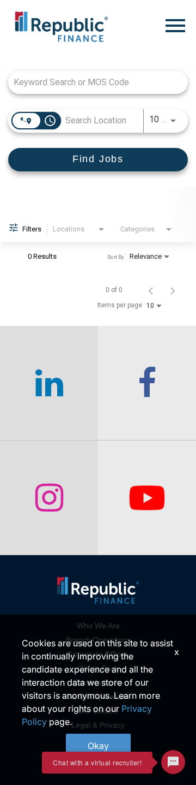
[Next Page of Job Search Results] (172, 290)
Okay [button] (98, 745)
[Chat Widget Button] (173, 762)
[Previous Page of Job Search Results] (151, 290)
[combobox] (92, 82)
